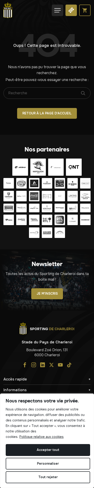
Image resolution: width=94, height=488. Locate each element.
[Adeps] (72, 208)
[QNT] (73, 167)
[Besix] (8, 220)
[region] (47, 441)
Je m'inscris (47, 293)
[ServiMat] (47, 208)
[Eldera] (20, 167)
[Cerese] (8, 196)
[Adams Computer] (47, 232)
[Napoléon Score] (38, 167)
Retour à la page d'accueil (47, 113)
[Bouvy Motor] (34, 220)
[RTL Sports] (60, 220)
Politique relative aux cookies (41, 437)
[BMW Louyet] (72, 220)
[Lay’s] (21, 183)
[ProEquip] (85, 183)
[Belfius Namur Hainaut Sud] (21, 196)
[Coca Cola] (34, 196)
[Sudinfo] (85, 220)
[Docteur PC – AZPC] (60, 196)
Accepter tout (48, 450)
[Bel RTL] (47, 220)
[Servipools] (21, 208)
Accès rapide (15, 379)
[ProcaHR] (60, 208)
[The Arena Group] (85, 196)
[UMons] (72, 196)
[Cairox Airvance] (21, 220)
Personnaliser (48, 463)
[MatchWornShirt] (47, 196)
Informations (15, 390)
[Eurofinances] (47, 183)
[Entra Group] (34, 232)
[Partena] (8, 183)
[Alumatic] (34, 183)
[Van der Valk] (56, 167)
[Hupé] (60, 232)
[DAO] (60, 183)
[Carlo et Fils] (34, 208)
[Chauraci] (8, 208)
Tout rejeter (48, 477)
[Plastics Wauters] (85, 208)
